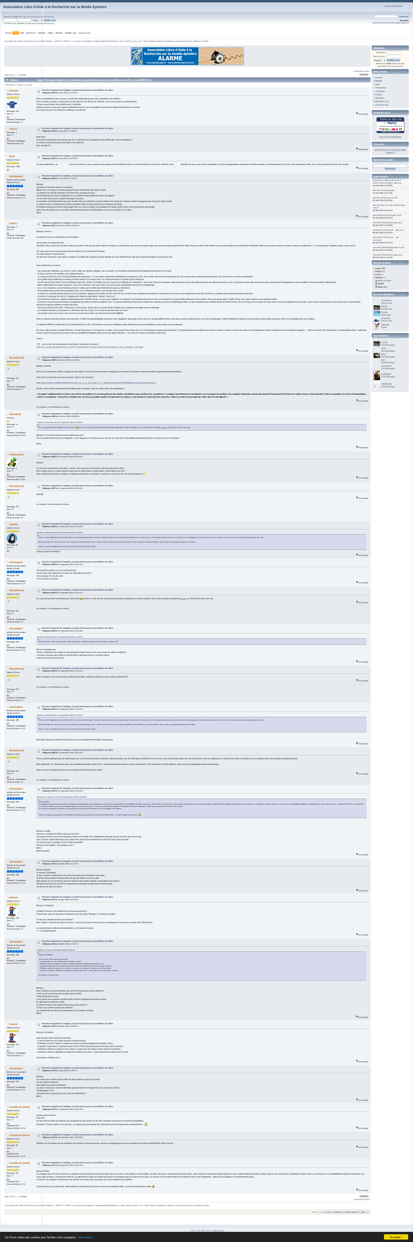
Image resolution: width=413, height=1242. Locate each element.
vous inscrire (49, 17)
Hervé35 (394, 198)
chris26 (128, 41)
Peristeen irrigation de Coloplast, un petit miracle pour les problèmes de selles (77, 90)
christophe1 (16, 176)
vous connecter (32, 17)
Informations (84, 1237)
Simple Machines (218, 1231)
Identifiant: (380, 52)
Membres (380, 98)
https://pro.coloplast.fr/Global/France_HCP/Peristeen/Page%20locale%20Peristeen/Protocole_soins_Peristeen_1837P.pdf (89, 347)
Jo (139, 41)
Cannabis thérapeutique (383, 222)
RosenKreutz (16, 357)
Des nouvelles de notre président (387, 205)
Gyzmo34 (385, 325)
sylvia (121, 41)
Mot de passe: (379, 56)
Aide (378, 84)
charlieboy (385, 318)
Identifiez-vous (382, 101)
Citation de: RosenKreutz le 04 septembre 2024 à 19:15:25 (60, 422)
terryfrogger (386, 374)
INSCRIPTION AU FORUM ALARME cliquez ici (390, 23)
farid (12, 156)
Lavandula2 (377, 240)
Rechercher (381, 88)
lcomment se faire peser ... (384, 230)
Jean (399, 183)
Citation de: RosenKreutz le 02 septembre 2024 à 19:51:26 (60, 532)
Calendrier (380, 91)
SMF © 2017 (206, 1231)
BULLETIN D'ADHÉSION (390, 137)
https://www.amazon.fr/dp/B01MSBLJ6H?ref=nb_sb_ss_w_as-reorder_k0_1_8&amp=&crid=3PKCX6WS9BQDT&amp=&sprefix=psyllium (96, 383)
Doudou (13, 90)
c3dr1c (13, 128)
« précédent (358, 71)
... (17, 75)
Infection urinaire (380, 190)
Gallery (379, 95)
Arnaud (384, 312)
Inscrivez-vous (382, 105)
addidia (13, 524)
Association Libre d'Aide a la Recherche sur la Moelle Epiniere (54, 7)
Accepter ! (396, 1237)
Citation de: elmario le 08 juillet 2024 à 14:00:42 (56, 950)
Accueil (379, 77)
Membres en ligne (383, 281)
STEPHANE (386, 384)
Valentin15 (15, 414)
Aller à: (315, 1212)
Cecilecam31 (16, 454)
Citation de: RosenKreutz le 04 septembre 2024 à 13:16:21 (60, 637)
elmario (13, 897)
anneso (134, 41)
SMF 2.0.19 (195, 1231)
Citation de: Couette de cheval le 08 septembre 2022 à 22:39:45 (62, 797)
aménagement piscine (382, 215)
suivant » (366, 71)
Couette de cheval (19, 1107)
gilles (393, 190)
